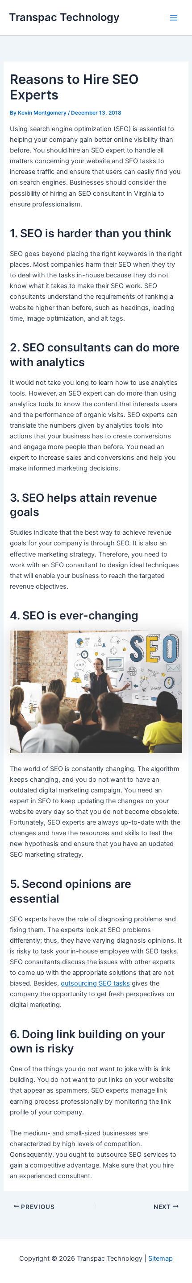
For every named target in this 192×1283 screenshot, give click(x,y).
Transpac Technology (64, 17)
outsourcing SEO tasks (95, 983)
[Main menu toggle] (173, 17)
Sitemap (160, 1258)
